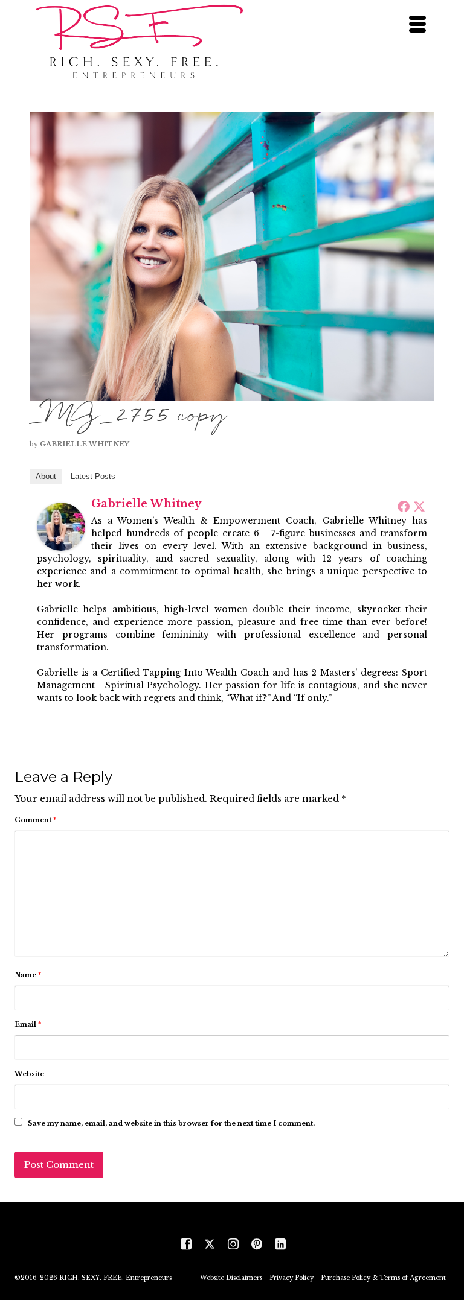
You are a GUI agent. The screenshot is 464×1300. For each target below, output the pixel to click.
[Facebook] (403, 506)
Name (27, 975)
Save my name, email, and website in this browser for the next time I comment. (171, 1123)
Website (29, 1074)
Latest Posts (93, 476)
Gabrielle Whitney (84, 444)
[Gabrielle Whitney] (61, 525)
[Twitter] (419, 506)
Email (27, 1024)
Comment (35, 820)
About (46, 476)
